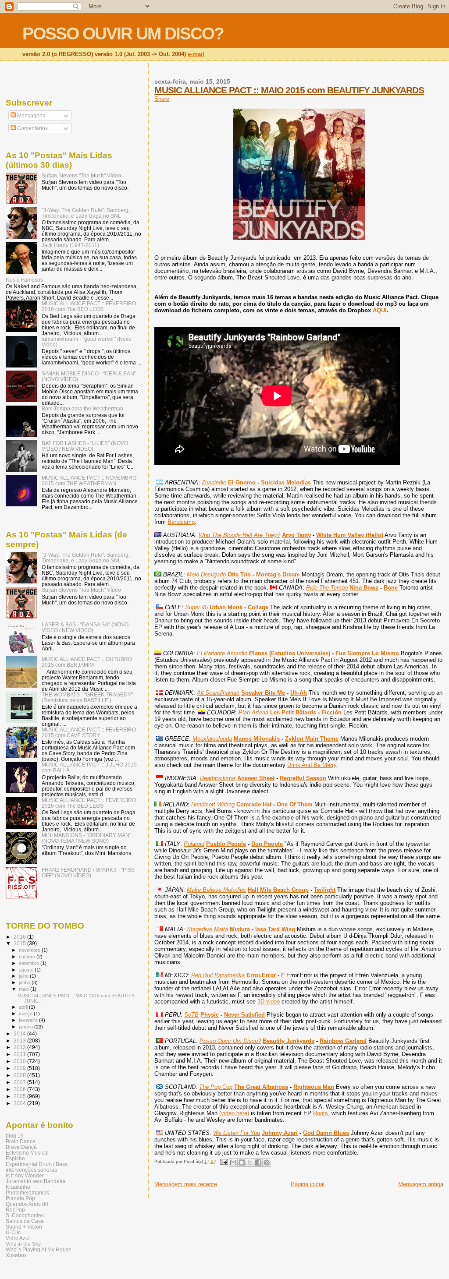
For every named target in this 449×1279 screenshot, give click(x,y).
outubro (27, 956)
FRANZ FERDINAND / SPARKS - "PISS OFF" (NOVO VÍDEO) (88, 872)
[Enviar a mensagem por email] (233, 1162)
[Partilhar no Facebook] (258, 1162)
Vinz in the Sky (23, 1244)
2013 (20, 1040)
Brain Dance (21, 1141)
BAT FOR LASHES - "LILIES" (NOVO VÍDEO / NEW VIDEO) (85, 446)
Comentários (32, 128)
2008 (20, 1075)
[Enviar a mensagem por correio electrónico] (223, 1161)
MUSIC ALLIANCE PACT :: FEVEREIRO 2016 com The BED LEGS (89, 306)
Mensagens (30, 116)
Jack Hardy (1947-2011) (70, 245)
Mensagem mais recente (185, 1184)
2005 (20, 1096)
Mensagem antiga (420, 1184)
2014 (20, 1033)
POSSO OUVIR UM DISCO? (123, 33)
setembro (29, 963)
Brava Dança (21, 1147)
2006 (20, 1089)
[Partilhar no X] (250, 1162)
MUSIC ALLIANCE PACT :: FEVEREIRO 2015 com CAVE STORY (89, 732)
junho (25, 982)
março (26, 1013)
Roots (320, 1113)
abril (24, 1007)
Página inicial (307, 1184)
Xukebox (16, 1255)
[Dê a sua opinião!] (241, 1162)
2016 (20, 937)
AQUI (380, 310)
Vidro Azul (18, 1238)
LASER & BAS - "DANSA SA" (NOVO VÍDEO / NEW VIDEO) (85, 627)
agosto (27, 969)
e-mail (196, 54)
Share (161, 98)
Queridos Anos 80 (27, 1204)
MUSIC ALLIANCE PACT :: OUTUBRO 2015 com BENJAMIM (87, 662)
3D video (268, 1001)
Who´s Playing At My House (38, 1249)
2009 (20, 1068)
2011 (20, 1054)
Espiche (15, 1158)
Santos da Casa (25, 1221)
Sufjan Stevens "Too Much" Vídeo (81, 175)
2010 (20, 1061)
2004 (20, 1103)
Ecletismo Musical (27, 1152)
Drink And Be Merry (311, 765)
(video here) (234, 1113)
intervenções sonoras (31, 1170)
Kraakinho (18, 1187)
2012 (20, 1047)
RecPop (15, 1209)
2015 (20, 943)
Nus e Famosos (24, 280)
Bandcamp (181, 522)
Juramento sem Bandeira (36, 1181)
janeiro (26, 1026)
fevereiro (29, 1020)
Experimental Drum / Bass (37, 1164)
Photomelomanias (27, 1192)
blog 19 (15, 1135)
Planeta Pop (20, 1198)
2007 (20, 1082)
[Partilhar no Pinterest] (266, 1162)
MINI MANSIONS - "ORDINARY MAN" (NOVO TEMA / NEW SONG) (86, 838)
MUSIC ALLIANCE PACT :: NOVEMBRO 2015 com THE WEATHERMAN (89, 480)
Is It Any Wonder (25, 1175)
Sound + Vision (24, 1227)
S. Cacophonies (25, 1215)
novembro (30, 950)
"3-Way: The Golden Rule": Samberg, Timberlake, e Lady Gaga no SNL (86, 213)
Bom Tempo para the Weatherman (82, 408)
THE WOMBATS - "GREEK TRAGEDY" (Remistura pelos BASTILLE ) (87, 697)
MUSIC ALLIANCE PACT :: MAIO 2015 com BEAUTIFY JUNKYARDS (289, 90)
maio (24, 989)
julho (24, 976)
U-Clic (13, 1232)
